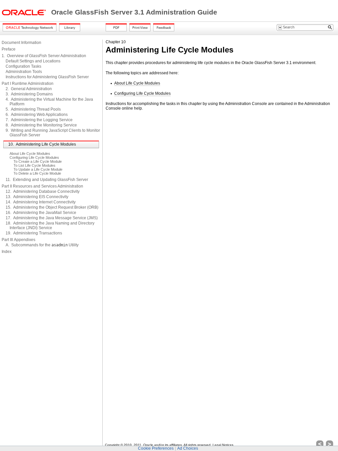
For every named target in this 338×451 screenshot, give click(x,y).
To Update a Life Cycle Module (38, 169)
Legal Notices (223, 445)
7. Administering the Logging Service (39, 120)
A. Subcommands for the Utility (42, 245)
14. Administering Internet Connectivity (41, 202)
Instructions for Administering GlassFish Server (47, 77)
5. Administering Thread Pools (33, 109)
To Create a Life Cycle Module (38, 161)
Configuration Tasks (23, 66)
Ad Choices (187, 448)
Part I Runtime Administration (27, 83)
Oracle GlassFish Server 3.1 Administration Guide (134, 12)
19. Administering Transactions (34, 233)
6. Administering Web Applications (37, 114)
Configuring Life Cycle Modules (34, 157)
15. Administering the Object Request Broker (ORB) (52, 207)
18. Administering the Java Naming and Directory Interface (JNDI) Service (50, 225)
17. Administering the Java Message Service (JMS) (52, 218)
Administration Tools (24, 71)
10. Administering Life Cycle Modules (42, 144)
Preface (9, 49)
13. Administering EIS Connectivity (37, 196)
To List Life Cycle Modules (34, 165)
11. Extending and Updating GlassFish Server (47, 179)
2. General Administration (29, 89)
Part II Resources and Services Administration (42, 186)
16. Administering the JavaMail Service (41, 212)
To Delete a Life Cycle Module (37, 173)
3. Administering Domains (29, 94)
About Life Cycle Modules (30, 154)
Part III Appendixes (18, 239)
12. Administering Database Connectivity (43, 191)
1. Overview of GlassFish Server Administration (44, 55)
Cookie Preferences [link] (156, 448)
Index (7, 251)
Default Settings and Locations (33, 61)
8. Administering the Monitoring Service (41, 125)
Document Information (21, 42)
